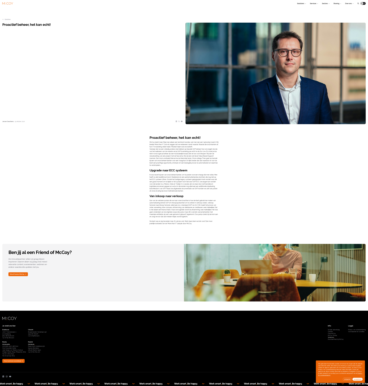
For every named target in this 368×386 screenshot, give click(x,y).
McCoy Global (332, 335)
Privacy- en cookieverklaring (357, 329)
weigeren (347, 379)
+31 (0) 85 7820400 (8, 338)
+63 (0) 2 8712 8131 (8, 354)
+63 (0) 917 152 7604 (8, 356)
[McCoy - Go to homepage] (7, 3)
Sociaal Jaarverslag (334, 329)
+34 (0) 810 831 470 (34, 352)
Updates (8, 19)
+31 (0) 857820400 (33, 336)
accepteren (357, 379)
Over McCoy (332, 333)
